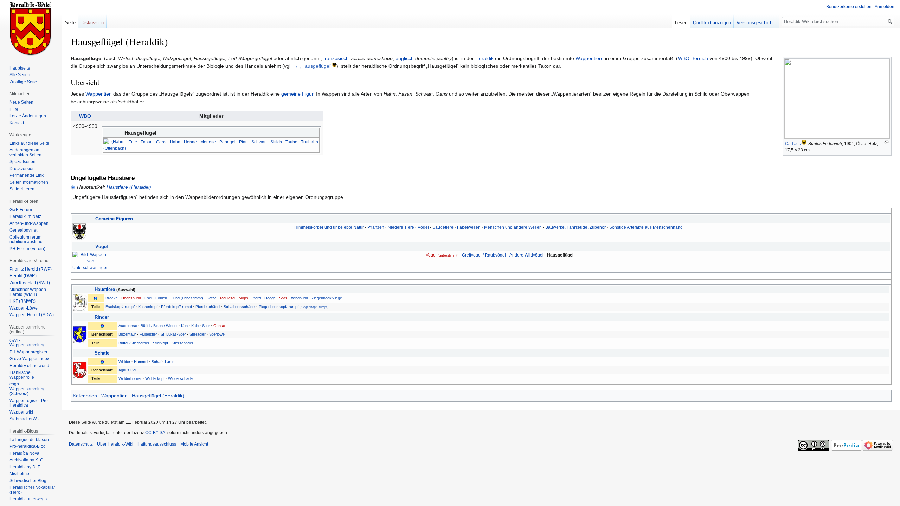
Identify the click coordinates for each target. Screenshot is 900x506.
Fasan (147, 142)
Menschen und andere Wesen (513, 227)
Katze (212, 298)
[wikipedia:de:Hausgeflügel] (334, 64)
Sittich (276, 142)
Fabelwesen (469, 227)
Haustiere (105, 289)
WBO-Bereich (693, 58)
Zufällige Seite (23, 81)
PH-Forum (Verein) (27, 248)
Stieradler (197, 334)
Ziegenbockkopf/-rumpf (293, 307)
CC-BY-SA (155, 432)
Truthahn (309, 142)
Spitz (283, 298)
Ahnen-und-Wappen (29, 223)
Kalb (195, 326)
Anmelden (884, 6)
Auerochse (127, 326)
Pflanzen (375, 227)
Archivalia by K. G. (26, 460)
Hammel (141, 361)
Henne (190, 142)
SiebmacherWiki (25, 418)
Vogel (442, 255)
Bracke (111, 298)
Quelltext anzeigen (712, 22)
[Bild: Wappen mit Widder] (80, 370)
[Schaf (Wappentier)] (102, 361)
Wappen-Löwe (23, 308)
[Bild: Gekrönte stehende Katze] (80, 302)
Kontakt (16, 123)
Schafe (102, 353)
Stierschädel (182, 343)
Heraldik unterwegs (28, 499)
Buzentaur (127, 334)
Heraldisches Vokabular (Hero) (32, 490)
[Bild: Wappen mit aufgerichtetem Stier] (80, 334)
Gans (161, 142)
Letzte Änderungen (27, 115)
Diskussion (92, 22)
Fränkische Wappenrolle (21, 375)
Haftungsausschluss (156, 444)
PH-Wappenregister (28, 352)
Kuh (184, 326)
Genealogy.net (23, 230)
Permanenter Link (26, 175)
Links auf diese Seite (29, 143)
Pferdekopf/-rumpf (176, 307)
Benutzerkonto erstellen (849, 6)
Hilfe (13, 109)
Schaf (156, 361)
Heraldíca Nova (24, 453)
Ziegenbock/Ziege (326, 298)
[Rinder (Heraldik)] (102, 326)
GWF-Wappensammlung (27, 343)
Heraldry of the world (29, 365)
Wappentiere (590, 58)
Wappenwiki (21, 412)
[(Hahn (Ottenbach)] (114, 145)
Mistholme (19, 473)
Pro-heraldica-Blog (27, 446)
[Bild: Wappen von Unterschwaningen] (90, 261)
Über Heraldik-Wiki (115, 444)
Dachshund (131, 298)
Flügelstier (148, 334)
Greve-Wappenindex (29, 358)
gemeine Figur (297, 94)
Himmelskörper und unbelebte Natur (329, 227)
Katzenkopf (148, 307)
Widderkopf (155, 378)
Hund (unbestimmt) (187, 298)
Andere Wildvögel (526, 255)
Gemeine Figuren (114, 218)
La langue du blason (29, 439)
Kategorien (85, 395)
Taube (291, 142)
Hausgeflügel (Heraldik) (158, 395)
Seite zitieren (21, 189)
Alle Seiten (19, 74)
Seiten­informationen (28, 182)
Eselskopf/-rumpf (120, 307)
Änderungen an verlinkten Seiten (25, 152)
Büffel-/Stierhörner (133, 343)
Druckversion (22, 168)
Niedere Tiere (401, 227)
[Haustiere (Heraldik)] (95, 298)
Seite (70, 22)
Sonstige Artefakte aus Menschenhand (646, 227)
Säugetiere (443, 227)
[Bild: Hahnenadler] (79, 231)
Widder (124, 361)
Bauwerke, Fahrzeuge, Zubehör (575, 227)
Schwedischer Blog (27, 480)
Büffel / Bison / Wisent (159, 326)
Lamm (170, 361)
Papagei (227, 142)
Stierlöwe (217, 334)
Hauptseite (19, 68)
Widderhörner (130, 378)
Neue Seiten (21, 102)
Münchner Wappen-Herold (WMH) (28, 292)
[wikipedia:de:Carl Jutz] (804, 142)
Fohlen (161, 298)
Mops (243, 298)
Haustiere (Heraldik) (129, 187)
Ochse (219, 326)
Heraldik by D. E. (25, 467)
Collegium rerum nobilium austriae (26, 240)
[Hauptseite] (31, 28)
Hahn (175, 142)
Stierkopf (160, 343)
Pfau (243, 142)
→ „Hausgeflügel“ (312, 66)
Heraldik (484, 58)
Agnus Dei (127, 370)
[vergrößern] (886, 142)
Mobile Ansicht (194, 444)
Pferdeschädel (207, 307)
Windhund (299, 298)
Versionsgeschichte (756, 22)
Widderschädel (180, 378)
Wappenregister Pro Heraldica (28, 403)
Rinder (102, 317)
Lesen (681, 22)
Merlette (208, 142)
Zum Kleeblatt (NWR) (29, 282)
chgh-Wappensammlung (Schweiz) (27, 389)
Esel (148, 298)
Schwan (259, 142)
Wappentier (97, 94)
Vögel (423, 227)
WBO (85, 116)
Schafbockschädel (239, 307)
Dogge (270, 298)
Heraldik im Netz (25, 216)
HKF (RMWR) (22, 301)
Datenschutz (81, 444)
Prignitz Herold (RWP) (30, 269)
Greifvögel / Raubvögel (484, 255)
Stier (206, 326)
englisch (405, 58)
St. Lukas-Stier (173, 334)
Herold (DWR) (23, 275)
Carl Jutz (793, 143)
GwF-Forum (20, 209)
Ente (132, 142)
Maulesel (227, 298)
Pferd (256, 298)
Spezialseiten (22, 161)
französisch (336, 58)
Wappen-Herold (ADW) (31, 314)
